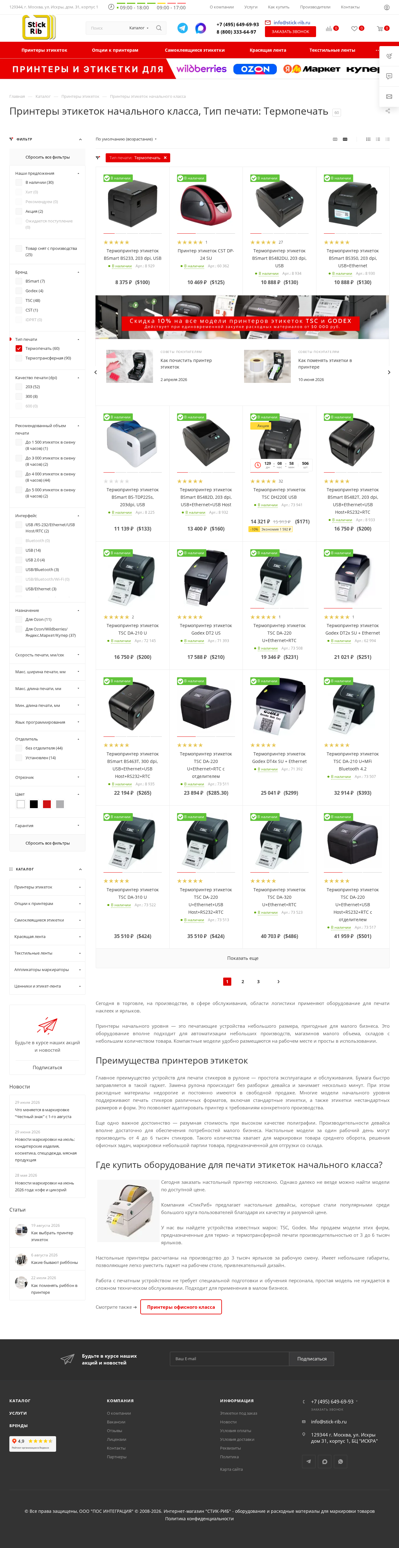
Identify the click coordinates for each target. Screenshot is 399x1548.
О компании (119, 1413)
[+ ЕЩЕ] (379, 50)
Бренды (18, 1425)
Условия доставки (237, 1439)
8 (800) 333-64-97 (236, 32)
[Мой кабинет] (387, 8)
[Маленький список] (335, 139)
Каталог (20, 1400)
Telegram (308, 1461)
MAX (324, 1461)
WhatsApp (340, 1461)
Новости (19, 1086)
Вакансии (116, 1422)
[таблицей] (387, 139)
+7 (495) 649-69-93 (238, 24)
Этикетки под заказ (238, 1413)
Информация (237, 1400)
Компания (120, 1400)
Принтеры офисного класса (181, 1307)
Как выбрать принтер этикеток (52, 1236)
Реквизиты (230, 1448)
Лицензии (116, 1439)
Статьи (17, 1209)
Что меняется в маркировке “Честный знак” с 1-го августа (43, 1113)
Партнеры (117, 1457)
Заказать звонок (290, 31)
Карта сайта (231, 1469)
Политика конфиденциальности (199, 1519)
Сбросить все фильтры (48, 157)
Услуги (18, 1413)
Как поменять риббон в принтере (54, 1288)
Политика (229, 1457)
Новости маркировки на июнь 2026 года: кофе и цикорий (44, 1186)
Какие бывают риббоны (54, 1262)
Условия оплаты (235, 1430)
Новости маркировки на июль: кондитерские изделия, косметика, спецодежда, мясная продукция (46, 1149)
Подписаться (312, 1358)
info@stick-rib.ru (329, 1421)
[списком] (378, 139)
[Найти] (158, 28)
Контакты (116, 1448)
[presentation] (95, 372)
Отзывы (114, 1430)
